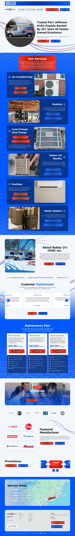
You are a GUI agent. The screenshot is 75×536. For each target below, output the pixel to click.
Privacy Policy (51, 533)
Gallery (20, 518)
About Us (20, 513)
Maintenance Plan (31, 521)
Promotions (31, 518)
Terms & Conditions (57, 533)
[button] (21, 9)
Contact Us (30, 513)
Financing (30, 515)
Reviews (30, 516)
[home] (10, 9)
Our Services (21, 515)
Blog (20, 516)
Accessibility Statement (63, 533)
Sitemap (69, 533)
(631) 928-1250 (53, 518)
